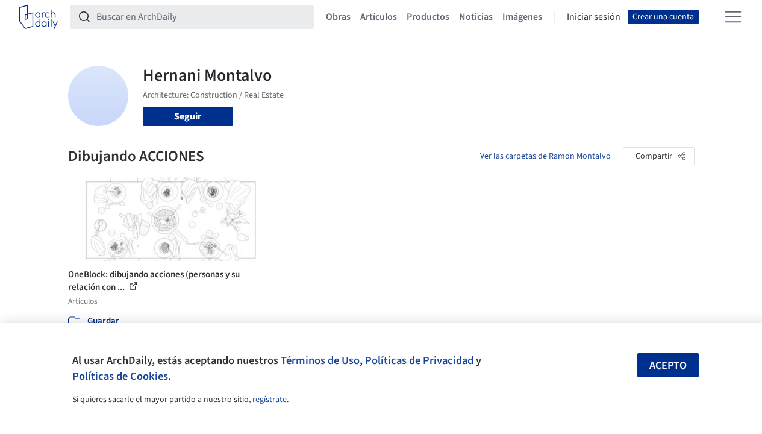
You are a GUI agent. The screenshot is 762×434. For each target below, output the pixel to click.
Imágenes (522, 17)
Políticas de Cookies (120, 376)
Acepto (668, 365)
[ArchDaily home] (38, 17)
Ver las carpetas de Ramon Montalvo (545, 156)
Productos (428, 17)
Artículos (378, 17)
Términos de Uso (320, 360)
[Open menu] (733, 17)
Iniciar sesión (593, 17)
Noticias (476, 17)
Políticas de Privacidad (419, 360)
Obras (338, 17)
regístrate (269, 400)
